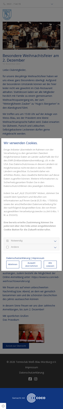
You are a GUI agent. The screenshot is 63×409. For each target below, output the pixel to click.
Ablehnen (12, 264)
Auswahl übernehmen (31, 264)
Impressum (38, 258)
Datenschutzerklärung (18, 258)
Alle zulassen (50, 264)
